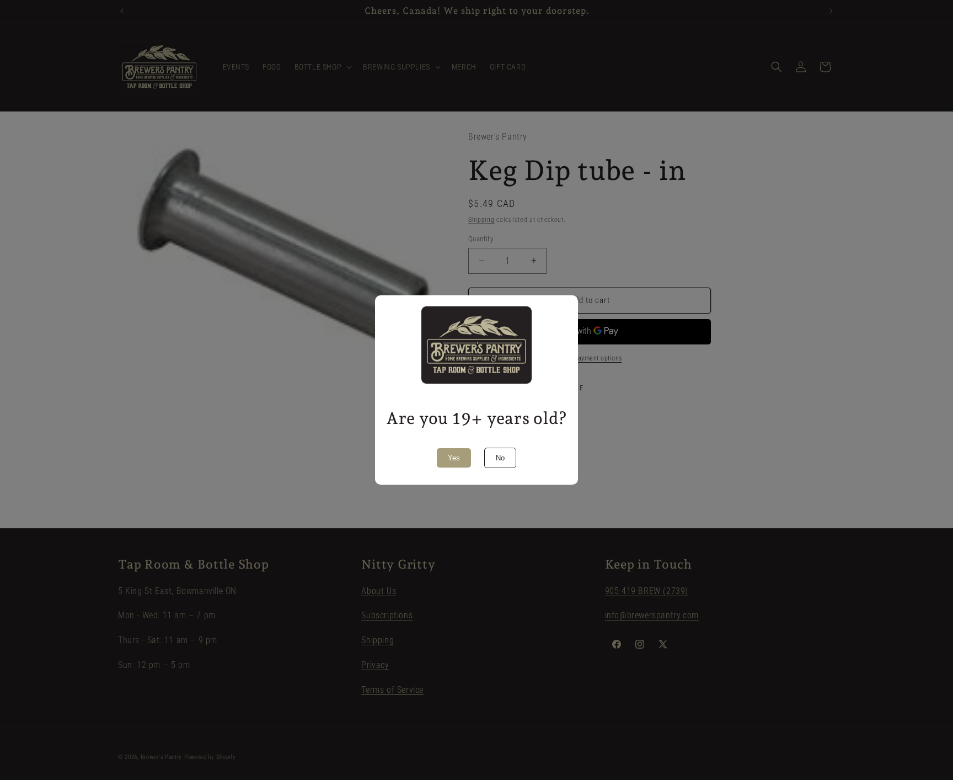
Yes (454, 458)
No (500, 458)
